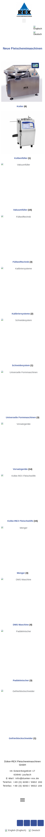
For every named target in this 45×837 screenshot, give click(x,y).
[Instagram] (34, 823)
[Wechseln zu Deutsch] (37, 33)
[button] (24, 21)
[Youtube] (27, 823)
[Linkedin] (41, 823)
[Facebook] (20, 823)
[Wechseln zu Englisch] (37, 27)
